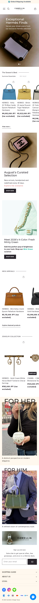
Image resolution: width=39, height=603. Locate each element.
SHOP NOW (10, 191)
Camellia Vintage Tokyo (13, 600)
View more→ (6, 127)
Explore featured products (11, 325)
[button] (4, 9)
